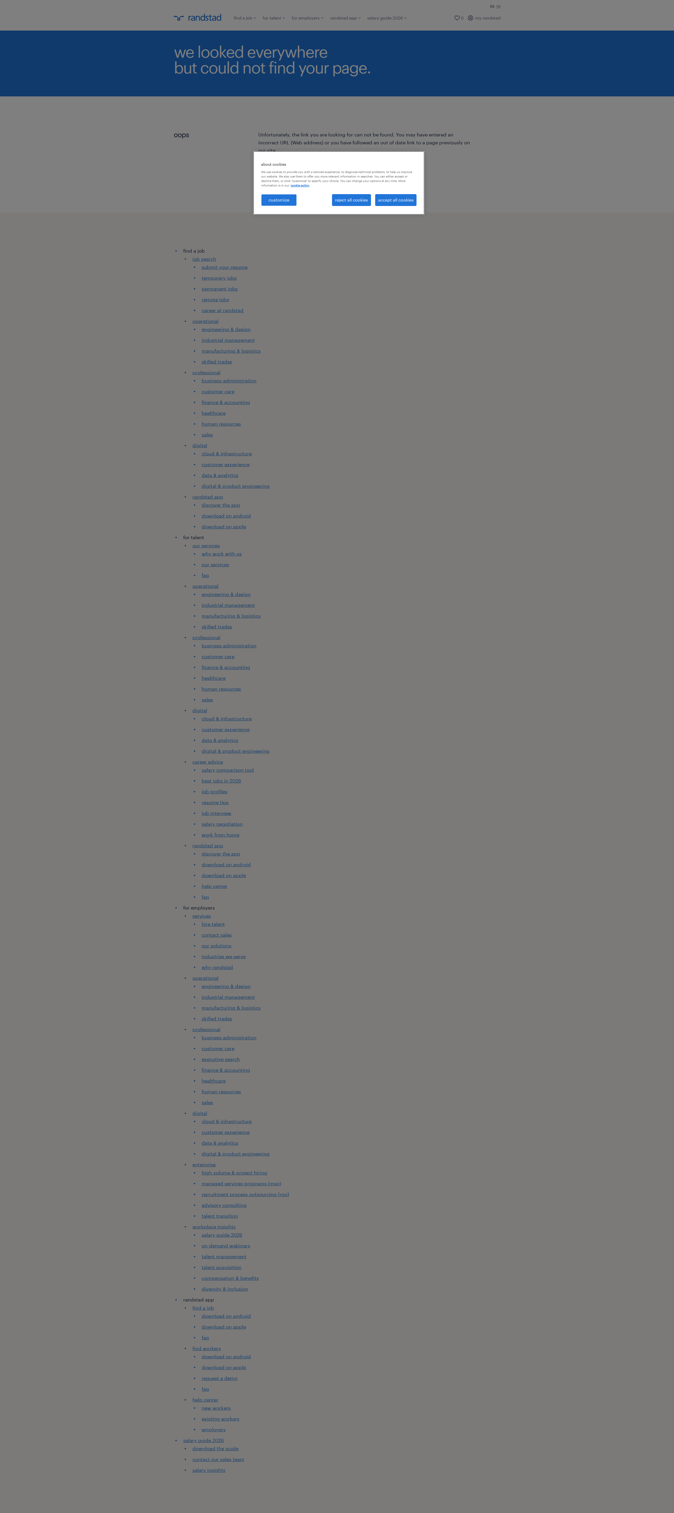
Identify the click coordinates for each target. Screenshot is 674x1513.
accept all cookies (396, 199)
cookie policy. (300, 185)
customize (279, 199)
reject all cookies (351, 199)
